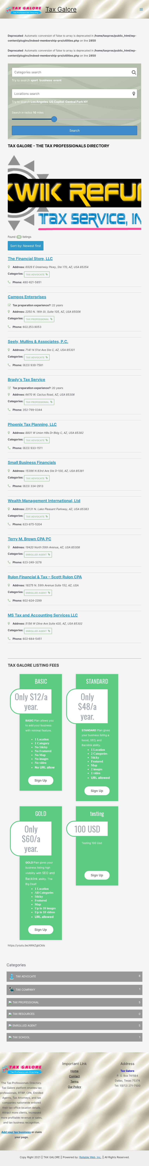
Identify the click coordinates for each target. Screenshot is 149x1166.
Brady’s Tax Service (26, 379)
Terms (74, 1081)
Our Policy (74, 1087)
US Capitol (56, 102)
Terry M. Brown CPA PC (29, 539)
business (45, 80)
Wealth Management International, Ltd (44, 500)
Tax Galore (61, 9)
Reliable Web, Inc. (90, 1157)
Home (74, 1071)
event (57, 80)
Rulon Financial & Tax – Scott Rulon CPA (45, 577)
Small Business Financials (32, 462)
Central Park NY (76, 102)
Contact (74, 1076)
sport (34, 80)
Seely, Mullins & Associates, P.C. (38, 341)
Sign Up (41, 780)
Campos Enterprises (27, 297)
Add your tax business (16, 1132)
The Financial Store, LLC (30, 258)
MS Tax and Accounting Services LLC (43, 615)
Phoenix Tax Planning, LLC (32, 424)
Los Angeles (39, 102)
